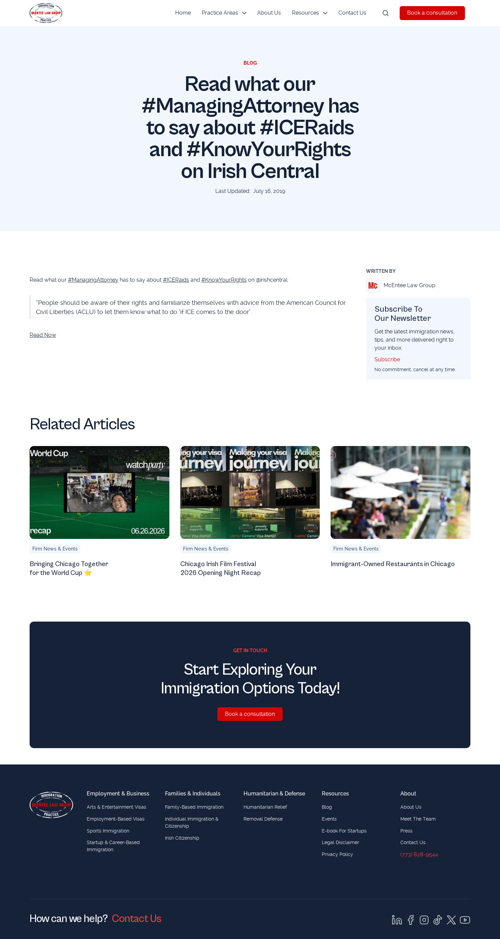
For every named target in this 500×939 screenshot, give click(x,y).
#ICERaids (176, 280)
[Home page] (51, 805)
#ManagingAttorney (93, 280)
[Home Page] (46, 13)
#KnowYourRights (224, 280)
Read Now (43, 335)
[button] (224, 13)
